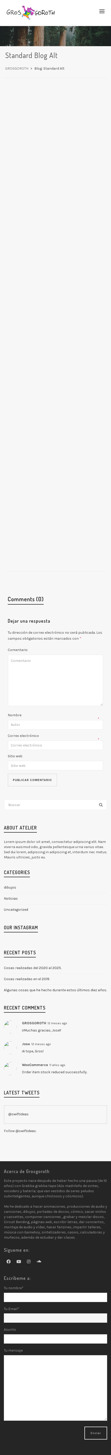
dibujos (13, 887)
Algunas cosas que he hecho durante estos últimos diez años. (55, 990)
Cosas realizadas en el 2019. (27, 979)
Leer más (51, 233)
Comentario (18, 650)
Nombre (14, 715)
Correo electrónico (23, 736)
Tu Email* (11, 1309)
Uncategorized (20, 909)
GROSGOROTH (54, 211)
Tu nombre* (13, 1288)
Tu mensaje (13, 1350)
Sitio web (15, 756)
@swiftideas (18, 1114)
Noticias (77, 211)
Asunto (10, 1329)
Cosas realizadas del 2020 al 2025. (32, 968)
